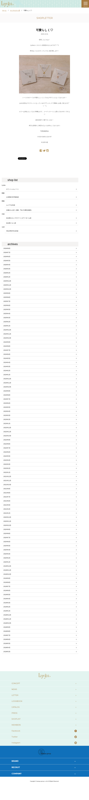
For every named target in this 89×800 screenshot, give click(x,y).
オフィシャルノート (12, 189)
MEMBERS (16, 725)
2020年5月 (6, 546)
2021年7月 (6, 497)
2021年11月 (7, 480)
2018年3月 (6, 651)
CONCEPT (16, 683)
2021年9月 (6, 489)
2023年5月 (6, 407)
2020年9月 (6, 529)
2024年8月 (6, 346)
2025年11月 (7, 285)
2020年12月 (7, 517)
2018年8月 (6, 631)
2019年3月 (6, 603)
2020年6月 (6, 541)
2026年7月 (6, 252)
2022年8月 (6, 444)
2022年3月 (6, 464)
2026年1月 (6, 277)
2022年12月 (7, 427)
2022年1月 (6, 472)
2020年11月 (7, 521)
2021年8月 (6, 493)
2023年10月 (7, 387)
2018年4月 (6, 647)
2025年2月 (6, 322)
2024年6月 (6, 354)
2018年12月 (7, 615)
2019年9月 (6, 578)
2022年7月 (6, 448)
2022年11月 (7, 432)
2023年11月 (7, 383)
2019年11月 (7, 570)
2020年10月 (7, 525)
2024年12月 (7, 330)
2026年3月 (6, 269)
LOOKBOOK (17, 701)
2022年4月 (6, 460)
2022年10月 (7, 436)
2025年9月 (6, 293)
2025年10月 (7, 289)
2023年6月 (6, 403)
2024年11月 (7, 334)
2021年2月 (6, 509)
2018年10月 (7, 623)
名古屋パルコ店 (11, 223)
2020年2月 (6, 558)
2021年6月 (6, 501)
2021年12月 (7, 476)
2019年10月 (7, 574)
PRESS (14, 713)
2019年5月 (6, 594)
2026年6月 (6, 256)
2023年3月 (6, 415)
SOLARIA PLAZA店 (12, 231)
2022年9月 (6, 440)
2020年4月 (6, 550)
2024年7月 (6, 350)
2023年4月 (6, 411)
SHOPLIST (16, 719)
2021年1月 (6, 513)
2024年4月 (6, 362)
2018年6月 (6, 639)
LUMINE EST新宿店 (12, 197)
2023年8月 (6, 395)
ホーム (4, 10)
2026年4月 (6, 265)
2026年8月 (6, 248)
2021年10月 (7, 484)
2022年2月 (6, 468)
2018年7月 (6, 635)
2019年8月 (6, 582)
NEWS (14, 689)
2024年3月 (6, 366)
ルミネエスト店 (15, 10)
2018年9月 (6, 627)
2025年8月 (6, 297)
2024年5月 (6, 358)
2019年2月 (6, 607)
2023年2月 (6, 419)
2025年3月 (6, 317)
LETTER (15, 695)
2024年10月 (7, 338)
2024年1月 (6, 375)
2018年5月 (6, 643)
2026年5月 (6, 260)
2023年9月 (6, 391)
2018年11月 (7, 619)
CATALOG (16, 707)
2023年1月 (6, 423)
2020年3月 (6, 554)
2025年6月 (6, 305)
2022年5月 (6, 456)
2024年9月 (6, 342)
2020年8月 (6, 533)
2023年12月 (7, 379)
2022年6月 (6, 452)
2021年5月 (6, 505)
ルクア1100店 (10, 205)
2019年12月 (7, 566)
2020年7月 (6, 537)
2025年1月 (6, 326)
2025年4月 (6, 313)
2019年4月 (6, 599)
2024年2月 (6, 370)
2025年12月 (7, 281)
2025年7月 (6, 301)
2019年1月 (6, 611)
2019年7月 (6, 586)
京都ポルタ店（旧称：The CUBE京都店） (19, 210)
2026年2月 (6, 273)
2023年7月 (6, 399)
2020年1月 (6, 562)
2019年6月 (6, 590)
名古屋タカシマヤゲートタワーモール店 (18, 218)
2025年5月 (6, 309)
